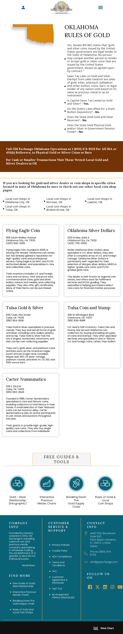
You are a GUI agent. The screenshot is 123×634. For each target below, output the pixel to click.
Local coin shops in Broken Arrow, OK (58, 208)
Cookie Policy (60, 550)
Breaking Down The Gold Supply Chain (76, 502)
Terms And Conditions (58, 564)
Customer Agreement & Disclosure (60, 579)
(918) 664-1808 (15, 320)
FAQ (54, 571)
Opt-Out (57, 588)
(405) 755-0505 (77, 243)
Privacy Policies (61, 545)
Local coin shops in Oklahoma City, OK (17, 200)
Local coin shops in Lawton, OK (99, 200)
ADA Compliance (62, 556)
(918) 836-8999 (76, 320)
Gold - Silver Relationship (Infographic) (18, 500)
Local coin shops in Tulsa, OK (17, 208)
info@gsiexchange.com (104, 562)
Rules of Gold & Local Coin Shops (105, 500)
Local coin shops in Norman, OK (58, 200)
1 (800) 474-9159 (83, 149)
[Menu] (100, 7)
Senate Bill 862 (82, 45)
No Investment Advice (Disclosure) (63, 596)
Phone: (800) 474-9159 (100, 553)
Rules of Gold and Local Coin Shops (23, 611)
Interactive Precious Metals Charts (47, 500)
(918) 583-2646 (15, 392)
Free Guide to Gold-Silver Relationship (24, 585)
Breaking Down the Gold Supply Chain (23, 602)
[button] (90, 587)
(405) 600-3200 (15, 243)
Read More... (29, 565)
